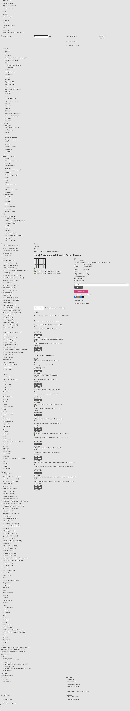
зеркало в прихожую (7, 653)
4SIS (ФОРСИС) (7, 453)
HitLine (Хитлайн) (8, 317)
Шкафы (7, 108)
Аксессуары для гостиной (13, 89)
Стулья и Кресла (10, 223)
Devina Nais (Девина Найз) (11, 300)
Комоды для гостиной (14, 65)
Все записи (4, 674)
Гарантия (6, 30)
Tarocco (5, 404)
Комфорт (6, 434)
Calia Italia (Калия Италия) (11, 280)
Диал (4, 429)
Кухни (5, 214)
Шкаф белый (12, 647)
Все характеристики (80, 276)
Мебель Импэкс (8, 439)
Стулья (7, 79)
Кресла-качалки (10, 166)
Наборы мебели (10, 240)
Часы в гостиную (10, 84)
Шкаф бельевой (21, 647)
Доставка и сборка (9, 25)
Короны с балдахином (12, 116)
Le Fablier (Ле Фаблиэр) (10, 337)
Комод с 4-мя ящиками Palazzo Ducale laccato (47, 343)
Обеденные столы (10, 72)
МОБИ (5, 463)
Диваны (7, 158)
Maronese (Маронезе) (9, 342)
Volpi (4, 416)
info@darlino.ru (74, 699)
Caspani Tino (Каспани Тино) (11, 285)
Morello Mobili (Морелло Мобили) (13, 352)
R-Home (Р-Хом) (8, 369)
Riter (4, 372)
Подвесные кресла (11, 233)
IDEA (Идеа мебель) (9, 320)
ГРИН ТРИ (6, 426)
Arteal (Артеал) (7, 253)
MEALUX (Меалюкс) (9, 347)
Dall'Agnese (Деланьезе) (10, 297)
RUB (4, 12)
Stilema (5, 399)
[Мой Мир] (80, 297)
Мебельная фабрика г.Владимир (13, 441)
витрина (28, 647)
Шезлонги (8, 230)
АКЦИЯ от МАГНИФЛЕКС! (11, 660)
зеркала (23, 651)
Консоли (8, 69)
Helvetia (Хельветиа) (9, 315)
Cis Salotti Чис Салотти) (10, 290)
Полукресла (8, 74)
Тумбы (7, 187)
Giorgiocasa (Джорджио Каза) (12, 312)
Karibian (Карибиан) (9, 327)
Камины (7, 87)
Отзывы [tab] (62, 308)
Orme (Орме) (7, 359)
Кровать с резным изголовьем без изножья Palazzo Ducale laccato (54, 481)
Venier (5, 411)
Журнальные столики (11, 60)
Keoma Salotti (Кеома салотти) (12, 332)
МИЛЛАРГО (6, 468)
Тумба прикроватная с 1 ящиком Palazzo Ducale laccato (50, 437)
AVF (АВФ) (6, 258)
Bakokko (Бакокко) (9, 260)
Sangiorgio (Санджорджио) (11, 379)
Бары (6, 53)
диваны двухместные (13, 649)
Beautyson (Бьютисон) (10, 263)
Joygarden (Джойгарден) (10, 325)
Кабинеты (8, 126)
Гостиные (8, 51)
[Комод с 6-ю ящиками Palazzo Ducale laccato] (81, 404)
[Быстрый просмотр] (36, 326)
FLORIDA (6, 456)
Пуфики (7, 103)
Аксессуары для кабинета (13, 127)
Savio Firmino (7, 384)
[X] (83, 297)
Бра (6, 141)
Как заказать (7, 23)
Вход (5, 14)
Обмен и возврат (8, 28)
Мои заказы (7, 697)
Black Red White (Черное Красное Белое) (15, 270)
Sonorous (6, 392)
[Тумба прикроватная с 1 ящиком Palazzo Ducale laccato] (81, 433)
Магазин (5, 679)
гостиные (4, 649)
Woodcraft (6, 419)
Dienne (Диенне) (8, 302)
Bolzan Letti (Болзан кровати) (12, 275)
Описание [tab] (39, 308)
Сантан (5, 446)
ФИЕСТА (5, 466)
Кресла (7, 135)
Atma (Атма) (7, 255)
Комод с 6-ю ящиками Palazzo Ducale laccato (47, 408)
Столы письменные (11, 137)
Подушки (8, 121)
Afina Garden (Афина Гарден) (11, 245)
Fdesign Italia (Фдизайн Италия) (12, 310)
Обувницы (8, 180)
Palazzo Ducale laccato (83, 303)
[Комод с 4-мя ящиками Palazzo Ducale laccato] (81, 339)
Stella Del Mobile (8, 397)
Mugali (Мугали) (8, 354)
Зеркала (7, 63)
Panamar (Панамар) (9, 362)
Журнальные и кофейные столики (15, 220)
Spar (4, 394)
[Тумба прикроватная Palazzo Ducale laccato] (81, 324)
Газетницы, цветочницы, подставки (16, 58)
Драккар (5, 431)
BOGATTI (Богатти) (9, 273)
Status (5, 401)
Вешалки (8, 192)
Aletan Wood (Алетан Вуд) (11, 248)
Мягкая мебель (10, 156)
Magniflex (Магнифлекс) (10, 345)
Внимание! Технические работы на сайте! (15, 664)
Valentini (5, 409)
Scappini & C (7, 387)
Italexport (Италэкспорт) (10, 322)
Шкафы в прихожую (11, 190)
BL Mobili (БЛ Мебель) (10, 268)
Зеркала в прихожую (11, 175)
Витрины (8, 55)
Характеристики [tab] (51, 308)
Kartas (5, 330)
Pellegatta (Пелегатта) (10, 364)
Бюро (7, 132)
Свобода (6, 449)
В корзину (79, 287)
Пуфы (7, 182)
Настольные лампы (11, 146)
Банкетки (8, 106)
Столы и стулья (10, 211)
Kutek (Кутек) (7, 335)
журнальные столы (15, 651)
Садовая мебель (10, 216)
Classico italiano (8, 293)
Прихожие (8, 168)
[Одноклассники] (78, 297)
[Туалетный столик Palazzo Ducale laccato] (81, 389)
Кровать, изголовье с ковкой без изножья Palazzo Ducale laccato (53, 466)
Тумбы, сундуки (10, 238)
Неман (5, 461)
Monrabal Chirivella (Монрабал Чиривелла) (15, 350)
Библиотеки (9, 130)
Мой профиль (7, 699)
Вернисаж (6, 424)
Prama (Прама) (7, 367)
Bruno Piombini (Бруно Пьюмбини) (13, 278)
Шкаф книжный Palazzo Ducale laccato (45, 379)
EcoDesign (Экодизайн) (10, 305)
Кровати (8, 93)
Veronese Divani (8, 414)
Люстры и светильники (12, 140)
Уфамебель (6, 451)
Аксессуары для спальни (12, 113)
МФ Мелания (7, 444)
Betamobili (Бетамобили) (10, 265)
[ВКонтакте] (75, 297)
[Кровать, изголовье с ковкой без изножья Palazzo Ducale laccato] (81, 462)
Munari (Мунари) (8, 357)
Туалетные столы (10, 98)
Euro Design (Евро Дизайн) (11, 307)
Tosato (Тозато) (8, 406)
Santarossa (6, 382)
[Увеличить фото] (34, 326)
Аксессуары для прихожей (13, 170)
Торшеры (8, 151)
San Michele (6, 377)
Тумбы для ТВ (9, 82)
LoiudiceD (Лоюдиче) (9, 340)
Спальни (7, 92)
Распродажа (9, 195)
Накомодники (11, 67)
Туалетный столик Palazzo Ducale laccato (46, 394)
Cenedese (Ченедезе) (9, 288)
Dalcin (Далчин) (7, 295)
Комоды (7, 96)
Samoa (5, 374)
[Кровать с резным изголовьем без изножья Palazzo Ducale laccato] (81, 477)
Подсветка (8, 149)
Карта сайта (7, 681)
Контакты (6, 20)
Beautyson (4, 647)
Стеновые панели (10, 185)
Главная (5, 48)
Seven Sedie (6, 389)
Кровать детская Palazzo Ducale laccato (46, 365)
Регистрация (8, 17)
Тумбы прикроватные (11, 101)
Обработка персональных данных (13, 33)
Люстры (7, 144)
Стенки (7, 77)
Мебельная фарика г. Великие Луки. (14, 458)
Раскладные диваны (11, 161)
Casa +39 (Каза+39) (9, 283)
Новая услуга (80, 280)
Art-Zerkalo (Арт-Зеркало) (11, 250)
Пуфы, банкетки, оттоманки (13, 235)
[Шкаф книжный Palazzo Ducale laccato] (81, 375)
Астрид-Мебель (8, 421)
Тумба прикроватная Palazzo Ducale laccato (47, 329)
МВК (4, 436)
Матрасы (8, 118)
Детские (5, 123)
